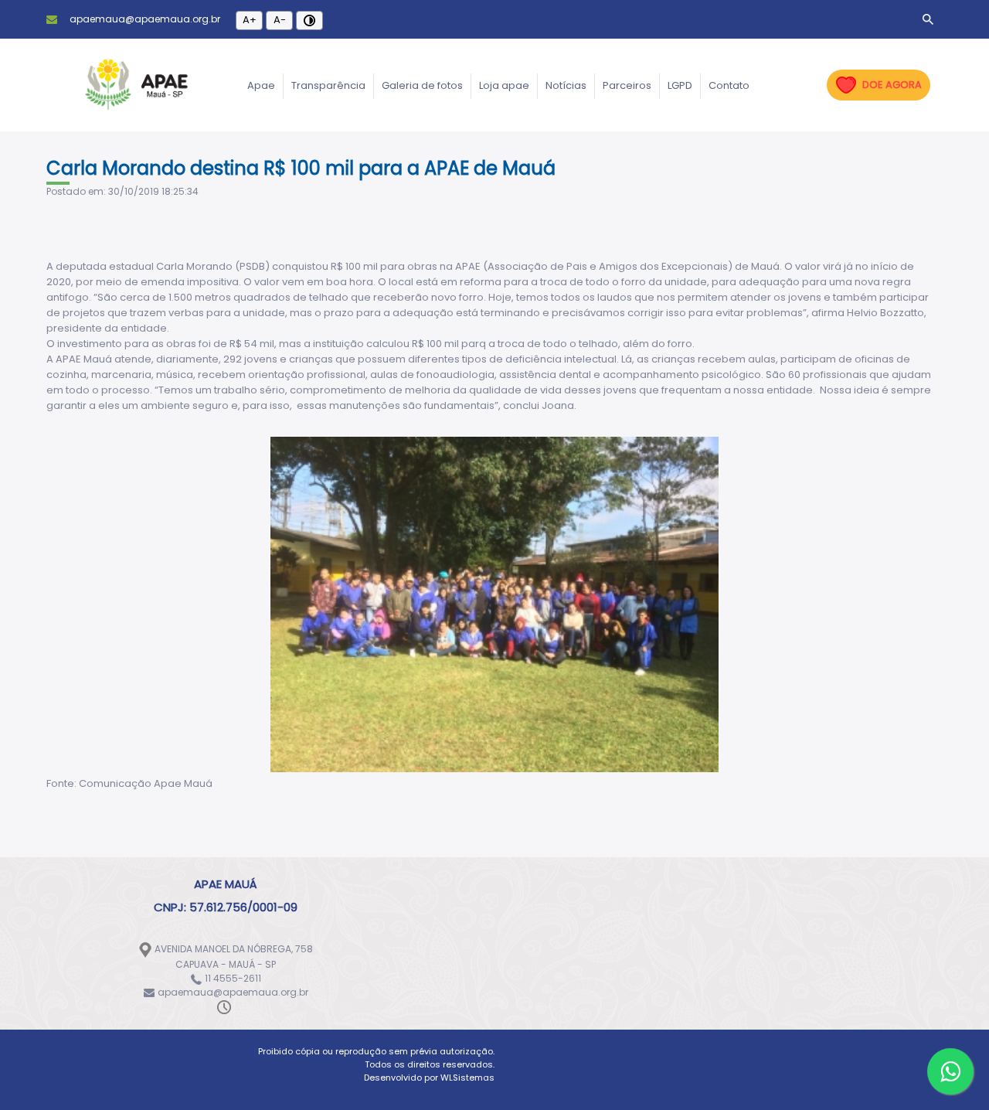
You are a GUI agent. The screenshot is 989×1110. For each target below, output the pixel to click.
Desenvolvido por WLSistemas (429, 1077)
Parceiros (627, 85)
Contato (729, 85)
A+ (250, 19)
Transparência (328, 85)
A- (280, 19)
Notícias (565, 85)
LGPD (680, 85)
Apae (261, 85)
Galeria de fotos (422, 85)
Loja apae (504, 85)
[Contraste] (309, 20)
